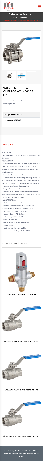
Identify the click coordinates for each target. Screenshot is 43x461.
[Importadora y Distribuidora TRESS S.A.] (8, 6)
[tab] (7, 145)
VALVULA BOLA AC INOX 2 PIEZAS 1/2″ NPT (21, 390)
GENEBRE (23, 17)
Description (7, 144)
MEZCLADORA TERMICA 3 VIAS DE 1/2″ (21, 295)
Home (15, 17)
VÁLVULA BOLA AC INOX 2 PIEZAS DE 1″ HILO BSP (21, 436)
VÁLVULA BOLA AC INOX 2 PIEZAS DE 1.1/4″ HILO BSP (21, 342)
